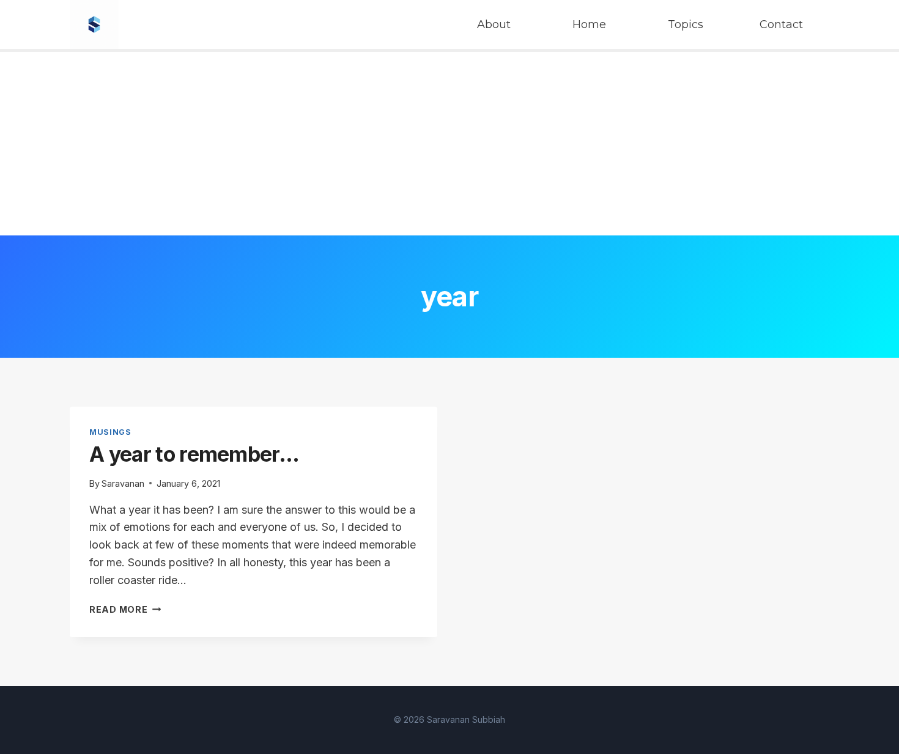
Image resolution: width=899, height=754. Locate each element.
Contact (781, 24)
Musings (110, 432)
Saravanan (123, 483)
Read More (125, 609)
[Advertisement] (449, 143)
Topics (685, 24)
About (494, 24)
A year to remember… (194, 454)
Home (589, 24)
